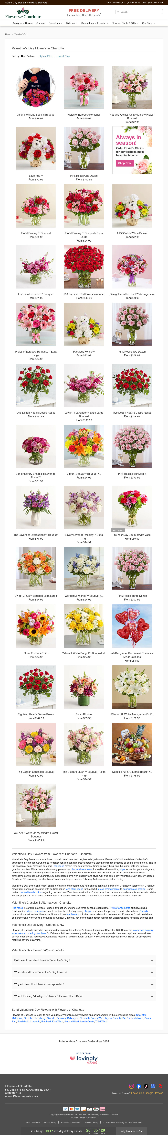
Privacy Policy (50, 1122)
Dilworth (50, 1018)
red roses (59, 866)
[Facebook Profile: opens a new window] (138, 1086)
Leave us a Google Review (147, 1093)
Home (7, 34)
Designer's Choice (22, 23)
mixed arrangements (108, 888)
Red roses (17, 907)
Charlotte (141, 1014)
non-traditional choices (31, 892)
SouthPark (23, 1021)
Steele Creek (87, 1021)
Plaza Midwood (135, 1018)
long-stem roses (74, 888)
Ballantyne (72, 1018)
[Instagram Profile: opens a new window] (131, 1086)
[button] (159, 1121)
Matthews (17, 1018)
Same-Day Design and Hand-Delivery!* (27, 2)
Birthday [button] (70, 23)
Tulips (88, 911)
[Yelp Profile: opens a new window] (160, 1086)
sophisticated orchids (134, 888)
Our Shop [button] (147, 23)
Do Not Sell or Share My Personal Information (123, 1122)
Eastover (61, 1018)
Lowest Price (63, 56)
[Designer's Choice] (132, 150)
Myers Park (111, 1018)
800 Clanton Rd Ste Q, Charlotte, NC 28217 (28, 1089)
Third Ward (101, 1021)
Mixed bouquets (35, 911)
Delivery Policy (91, 1122)
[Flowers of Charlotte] (28, 12)
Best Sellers (27, 56)
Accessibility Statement (71, 1122)
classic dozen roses (82, 869)
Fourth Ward (97, 1018)
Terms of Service (32, 1122)
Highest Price (45, 56)
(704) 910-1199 (13, 1092)
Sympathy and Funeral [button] (93, 23)
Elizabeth (85, 1018)
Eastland (46, 1021)
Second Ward (71, 1021)
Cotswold (35, 1021)
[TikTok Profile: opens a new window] (146, 1086)
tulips (122, 869)
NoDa (122, 1018)
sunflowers (73, 914)
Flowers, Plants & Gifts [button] (124, 23)
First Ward (57, 1021)
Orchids (143, 911)
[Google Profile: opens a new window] (153, 1086)
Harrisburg (39, 1018)
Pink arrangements (120, 907)
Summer (40, 23)
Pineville (28, 1018)
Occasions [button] (54, 23)
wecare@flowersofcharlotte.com (22, 1096)
